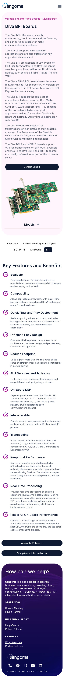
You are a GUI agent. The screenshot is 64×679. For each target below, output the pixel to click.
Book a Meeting (14, 608)
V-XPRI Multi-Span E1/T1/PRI (39, 243)
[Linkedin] (40, 665)
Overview (12, 243)
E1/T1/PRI (19, 249)
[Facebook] (17, 665)
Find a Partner (13, 611)
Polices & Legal (13, 629)
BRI (48, 249)
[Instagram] (25, 665)
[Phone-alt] (10, 665)
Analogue (35, 249)
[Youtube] (32, 665)
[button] (60, 6)
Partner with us (14, 646)
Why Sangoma (13, 642)
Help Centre (12, 625)
